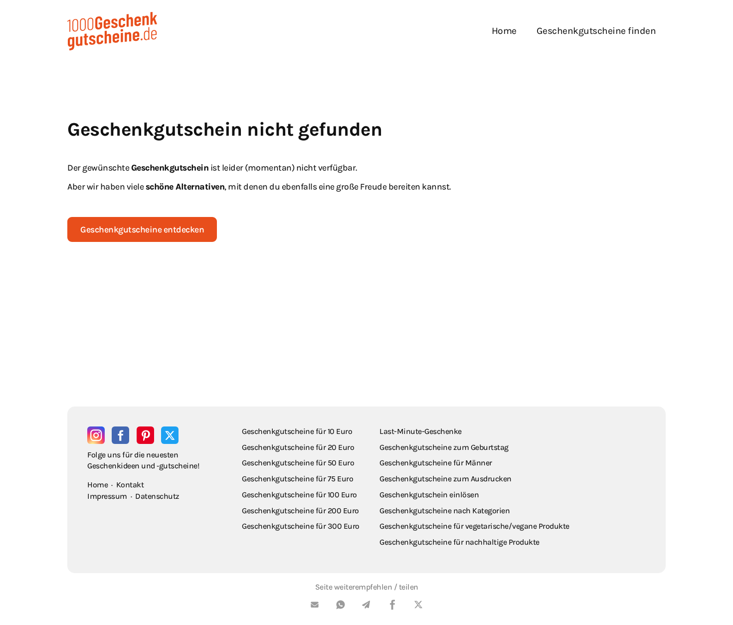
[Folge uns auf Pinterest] (145, 435)
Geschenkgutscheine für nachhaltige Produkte (459, 542)
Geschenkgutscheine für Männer (435, 462)
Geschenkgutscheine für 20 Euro (298, 447)
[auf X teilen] (418, 606)
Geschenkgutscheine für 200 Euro (300, 510)
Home (504, 30)
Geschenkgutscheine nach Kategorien (444, 510)
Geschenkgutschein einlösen (429, 494)
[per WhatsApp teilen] (341, 606)
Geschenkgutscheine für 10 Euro (297, 431)
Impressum (107, 496)
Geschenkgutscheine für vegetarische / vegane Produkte (474, 526)
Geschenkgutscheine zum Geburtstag (444, 447)
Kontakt (130, 484)
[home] (112, 31)
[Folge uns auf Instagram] (96, 435)
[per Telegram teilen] (366, 606)
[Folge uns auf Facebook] (120, 435)
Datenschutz (157, 496)
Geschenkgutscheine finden (596, 30)
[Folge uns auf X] (170, 435)
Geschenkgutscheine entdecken (142, 229)
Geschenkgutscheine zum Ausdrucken (445, 478)
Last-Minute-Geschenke (420, 431)
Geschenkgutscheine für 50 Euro (298, 462)
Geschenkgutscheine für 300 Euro (301, 526)
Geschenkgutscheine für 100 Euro (299, 494)
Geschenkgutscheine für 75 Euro (297, 478)
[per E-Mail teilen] (315, 606)
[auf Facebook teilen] (392, 606)
